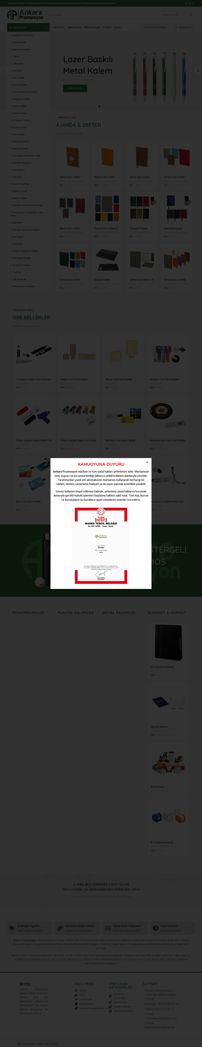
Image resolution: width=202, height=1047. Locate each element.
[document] (101, 523)
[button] (147, 462)
